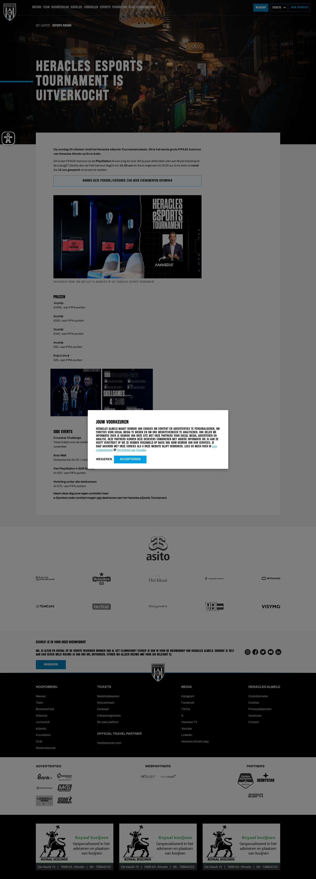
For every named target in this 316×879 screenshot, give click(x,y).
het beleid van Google (131, 450)
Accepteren (130, 459)
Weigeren (104, 459)
